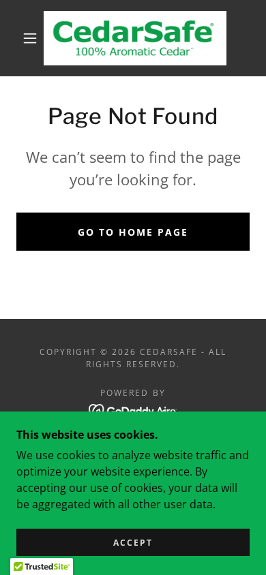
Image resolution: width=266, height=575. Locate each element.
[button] (30, 38)
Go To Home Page (133, 232)
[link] (135, 38)
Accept (133, 542)
